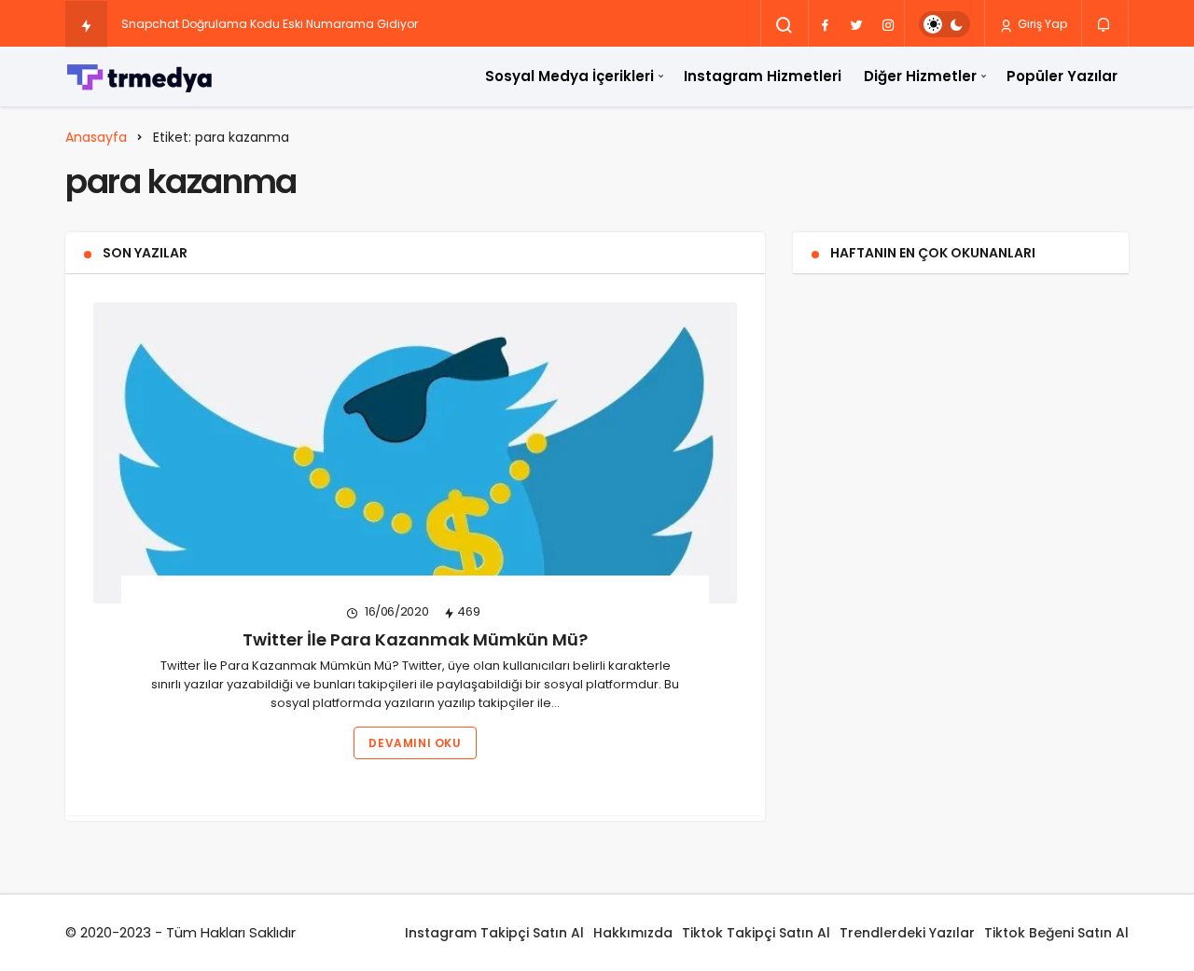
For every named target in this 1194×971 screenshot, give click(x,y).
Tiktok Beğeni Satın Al (1056, 932)
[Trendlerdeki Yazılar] (86, 25)
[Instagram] (888, 24)
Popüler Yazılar (1062, 76)
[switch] (944, 24)
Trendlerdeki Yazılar (907, 932)
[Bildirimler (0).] (1105, 23)
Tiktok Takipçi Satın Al (756, 932)
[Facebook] (824, 24)
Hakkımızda (633, 932)
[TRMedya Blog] (140, 76)
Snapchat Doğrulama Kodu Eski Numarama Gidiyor (269, 24)
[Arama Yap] (784, 25)
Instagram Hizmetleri (762, 76)
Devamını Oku (414, 743)
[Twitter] (856, 24)
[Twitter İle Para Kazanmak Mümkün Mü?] (415, 452)
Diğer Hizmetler (920, 76)
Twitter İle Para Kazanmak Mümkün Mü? (415, 639)
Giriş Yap (1041, 24)
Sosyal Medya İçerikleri (569, 76)
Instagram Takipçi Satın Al (494, 932)
